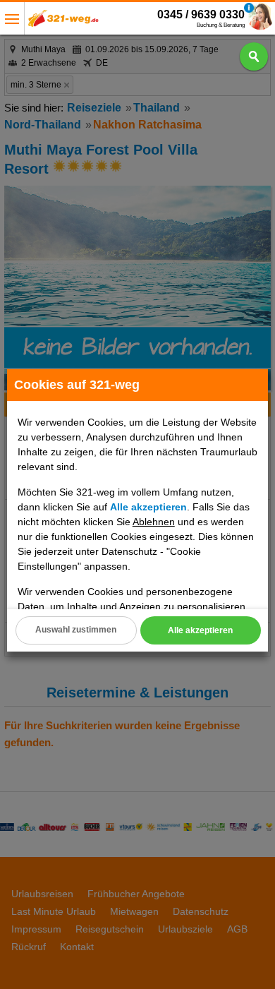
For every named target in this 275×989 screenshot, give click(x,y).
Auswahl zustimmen (75, 630)
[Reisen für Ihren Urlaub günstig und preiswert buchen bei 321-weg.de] (63, 22)
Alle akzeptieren (200, 630)
